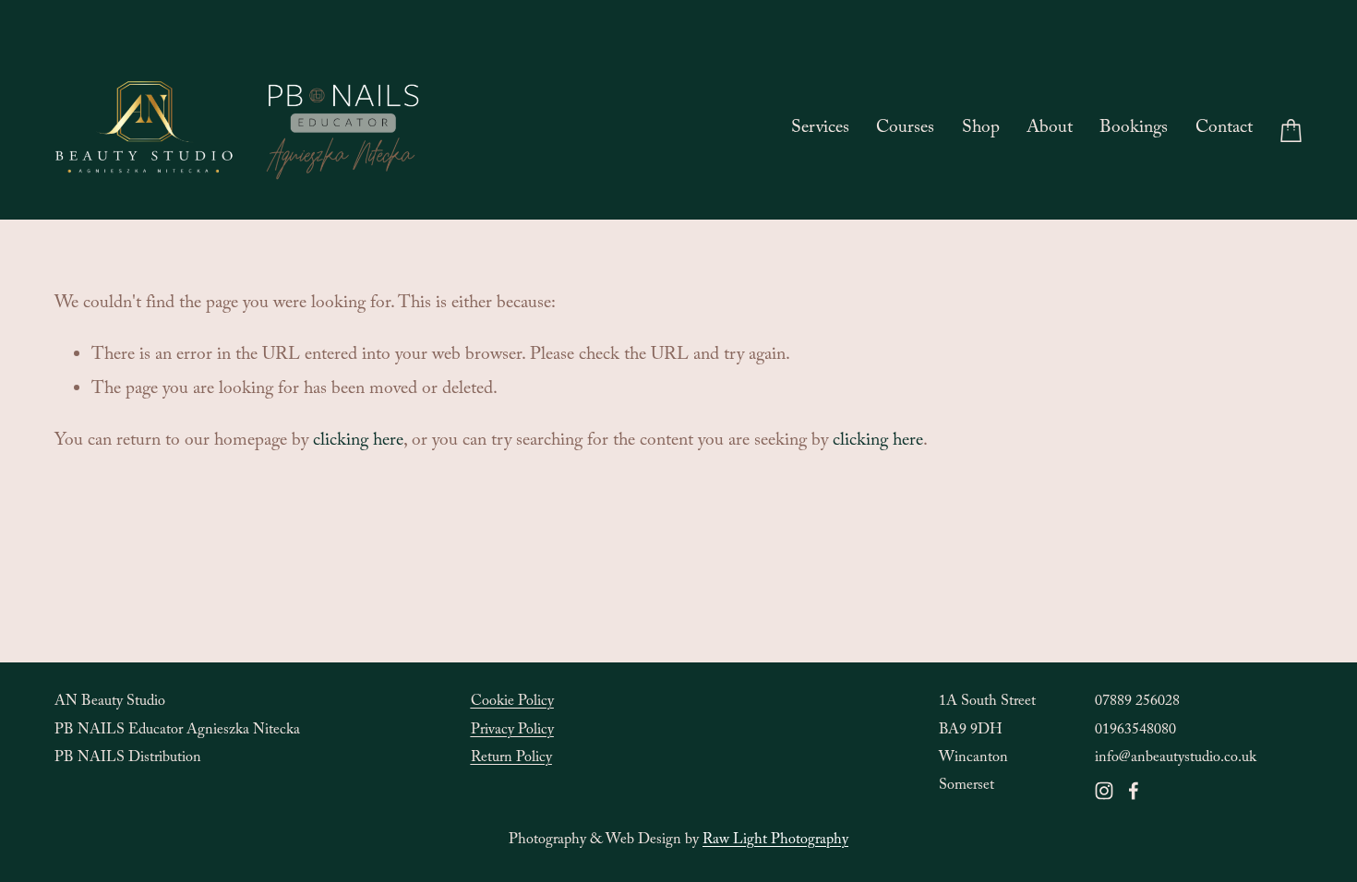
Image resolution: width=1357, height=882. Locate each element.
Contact (1224, 129)
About (1050, 129)
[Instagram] (1104, 790)
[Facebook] (1133, 790)
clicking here (358, 442)
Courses (905, 129)
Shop (981, 129)
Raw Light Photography (775, 840)
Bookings (1133, 129)
